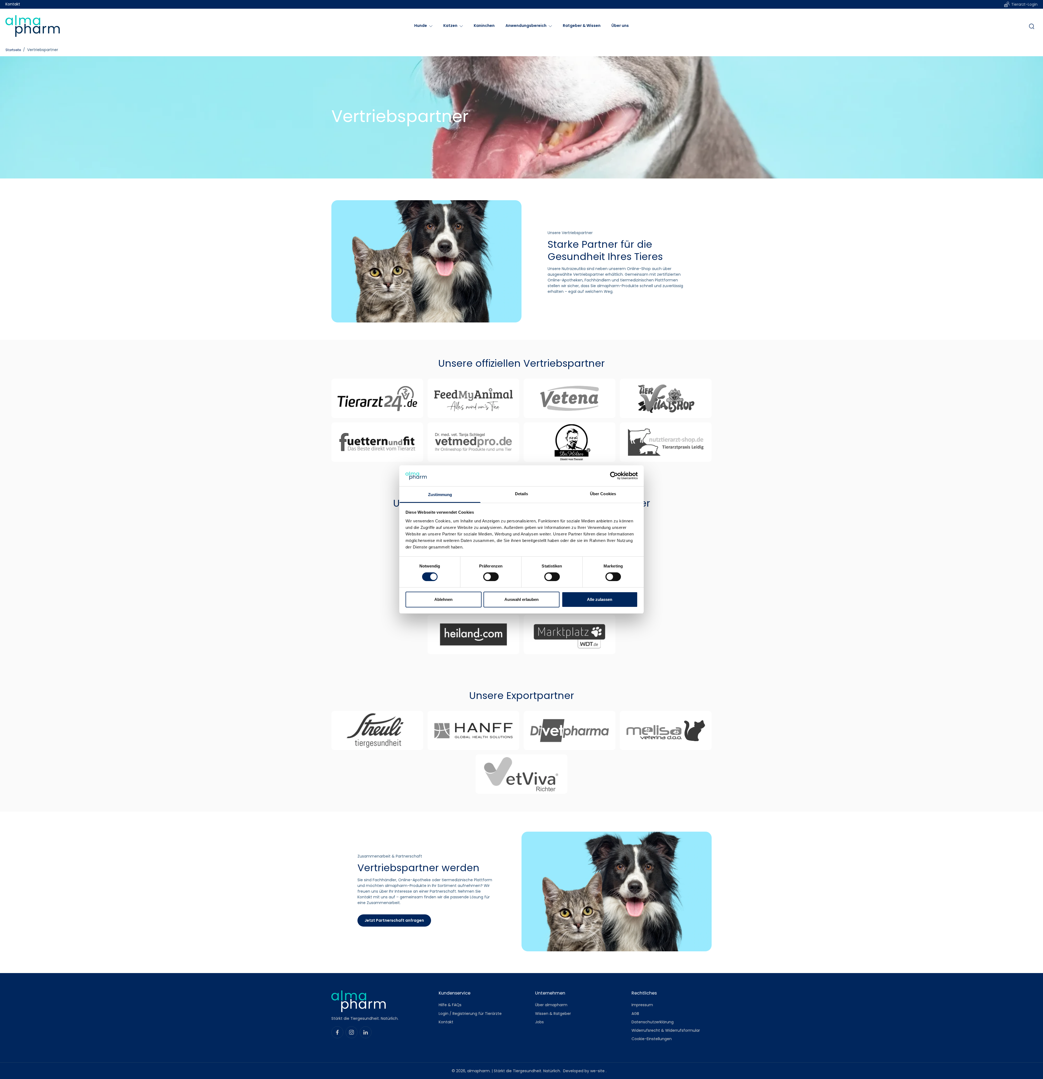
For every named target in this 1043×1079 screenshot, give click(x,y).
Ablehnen (443, 599)
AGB (635, 1013)
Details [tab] (521, 493)
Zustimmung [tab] (440, 494)
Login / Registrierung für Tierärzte (470, 1013)
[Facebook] (337, 1032)
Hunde (420, 25)
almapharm (478, 1071)
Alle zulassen (599, 599)
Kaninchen (484, 25)
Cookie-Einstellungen (652, 1039)
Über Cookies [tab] (603, 493)
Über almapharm (551, 1005)
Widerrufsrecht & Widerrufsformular (666, 1030)
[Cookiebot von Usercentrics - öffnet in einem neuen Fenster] (614, 476)
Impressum (642, 1005)
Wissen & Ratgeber (553, 1013)
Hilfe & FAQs (450, 1005)
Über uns (620, 25)
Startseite (13, 50)
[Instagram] (351, 1032)
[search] (1032, 26)
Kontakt (12, 4)
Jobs (539, 1022)
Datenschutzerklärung (653, 1022)
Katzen (450, 25)
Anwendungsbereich (525, 25)
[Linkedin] (366, 1032)
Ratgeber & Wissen (582, 25)
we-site (598, 1071)
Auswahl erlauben (521, 599)
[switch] (491, 576)
